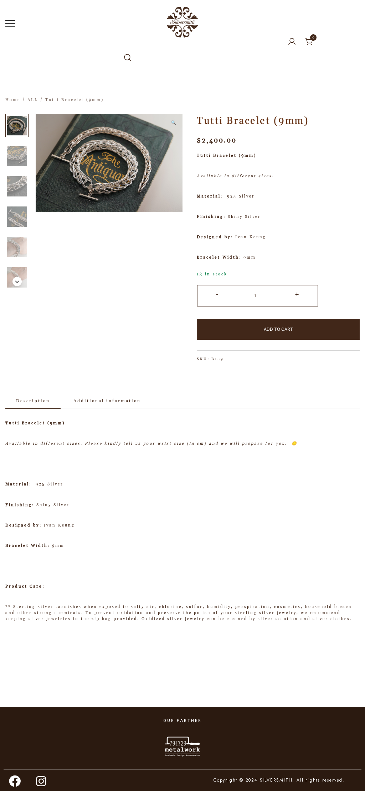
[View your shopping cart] (309, 41)
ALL (32, 100)
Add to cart (278, 329)
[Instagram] (41, 781)
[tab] (33, 401)
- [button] (217, 294)
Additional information (107, 401)
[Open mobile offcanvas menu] (10, 23)
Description (33, 401)
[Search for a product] (127, 58)
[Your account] (292, 42)
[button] (17, 281)
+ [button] (297, 294)
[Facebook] (15, 781)
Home (12, 100)
